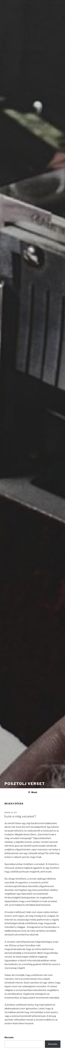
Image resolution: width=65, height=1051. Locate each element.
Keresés (9, 1037)
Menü (34, 792)
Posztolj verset (25, 783)
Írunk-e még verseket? (20, 816)
